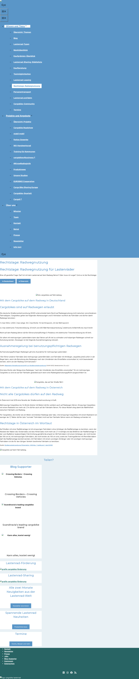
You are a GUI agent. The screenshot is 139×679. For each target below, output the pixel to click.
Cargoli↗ (18, 199)
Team (16, 217)
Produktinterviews (20, 627)
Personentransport (22, 92)
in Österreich (23, 281)
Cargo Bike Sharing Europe (26, 187)
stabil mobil (19, 134)
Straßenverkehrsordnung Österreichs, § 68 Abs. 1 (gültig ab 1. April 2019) (29, 445)
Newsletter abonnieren (21, 606)
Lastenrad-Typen (21, 44)
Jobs (6, 656)
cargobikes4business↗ (24, 157)
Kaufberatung (20, 68)
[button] (4, 5)
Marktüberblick (21, 50)
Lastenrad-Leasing (22, 80)
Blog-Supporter (10, 659)
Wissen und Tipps (15, 26)
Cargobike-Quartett (23, 193)
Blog (16, 38)
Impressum (8, 661)
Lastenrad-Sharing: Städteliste (28, 62)
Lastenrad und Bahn (23, 98)
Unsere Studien (21, 175)
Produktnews (20, 169)
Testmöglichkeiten (22, 74)
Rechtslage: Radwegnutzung (27, 86)
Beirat (16, 229)
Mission (17, 211)
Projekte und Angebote (18, 115)
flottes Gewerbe (21, 140)
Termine (17, 110)
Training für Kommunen (24, 152)
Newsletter (19, 241)
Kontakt (17, 223)
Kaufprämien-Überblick (24, 56)
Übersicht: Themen (22, 32)
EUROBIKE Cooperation (24, 181)
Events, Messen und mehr (21, 644)
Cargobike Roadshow (23, 128)
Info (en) (17, 247)
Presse (17, 235)
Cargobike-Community (24, 104)
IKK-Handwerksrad (22, 146)
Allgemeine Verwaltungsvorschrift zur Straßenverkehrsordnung (25, 365)
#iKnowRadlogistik (22, 163)
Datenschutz (9, 664)
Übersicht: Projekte (22, 122)
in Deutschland (7, 281)
